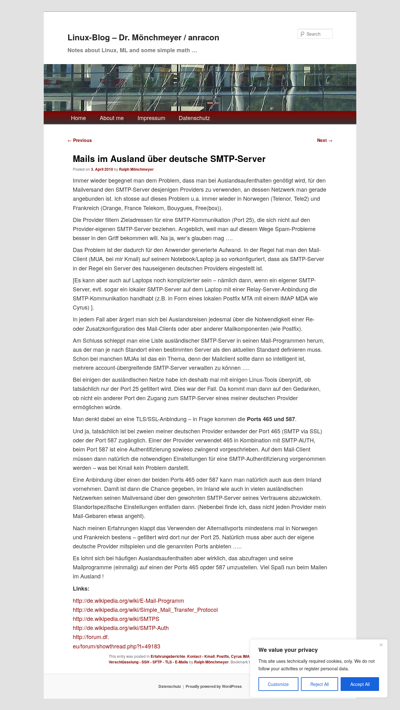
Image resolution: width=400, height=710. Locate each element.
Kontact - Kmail (201, 656)
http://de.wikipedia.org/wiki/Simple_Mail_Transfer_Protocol (145, 609)
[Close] (381, 644)
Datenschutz (194, 117)
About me (112, 117)
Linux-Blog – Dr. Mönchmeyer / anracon (143, 37)
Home (78, 117)
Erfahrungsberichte (168, 656)
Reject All (319, 684)
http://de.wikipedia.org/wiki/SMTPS (116, 618)
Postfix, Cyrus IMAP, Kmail (240, 656)
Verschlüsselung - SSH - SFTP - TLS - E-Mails (148, 662)
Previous (80, 140)
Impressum (151, 117)
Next (324, 140)
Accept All (360, 684)
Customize (278, 684)
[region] (319, 668)
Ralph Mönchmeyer (136, 169)
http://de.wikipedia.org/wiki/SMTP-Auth (121, 627)
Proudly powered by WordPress (214, 686)
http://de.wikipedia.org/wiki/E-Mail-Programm (128, 600)
